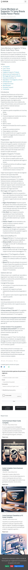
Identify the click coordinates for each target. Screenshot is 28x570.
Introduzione (6, 66)
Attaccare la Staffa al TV (9, 78)
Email (3, 380)
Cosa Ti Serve (6, 68)
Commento (5, 384)
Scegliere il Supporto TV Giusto (11, 72)
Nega (12, 566)
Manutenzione (7, 85)
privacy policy (12, 390)
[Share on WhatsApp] (9, 367)
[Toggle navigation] (25, 1)
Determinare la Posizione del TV (11, 74)
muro (16, 361)
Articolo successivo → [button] (20, 408)
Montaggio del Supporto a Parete (12, 76)
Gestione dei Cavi (7, 82)
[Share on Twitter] (4, 367)
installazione (10, 361)
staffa (4, 361)
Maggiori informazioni (19, 566)
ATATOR (5, 1)
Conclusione (6, 89)
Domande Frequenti (8, 87)
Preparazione (6, 70)
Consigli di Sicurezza (8, 83)
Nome (3, 375)
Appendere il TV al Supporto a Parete (12, 80)
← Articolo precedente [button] (7, 408)
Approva (7, 566)
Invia (14, 401)
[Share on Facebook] (1, 367)
